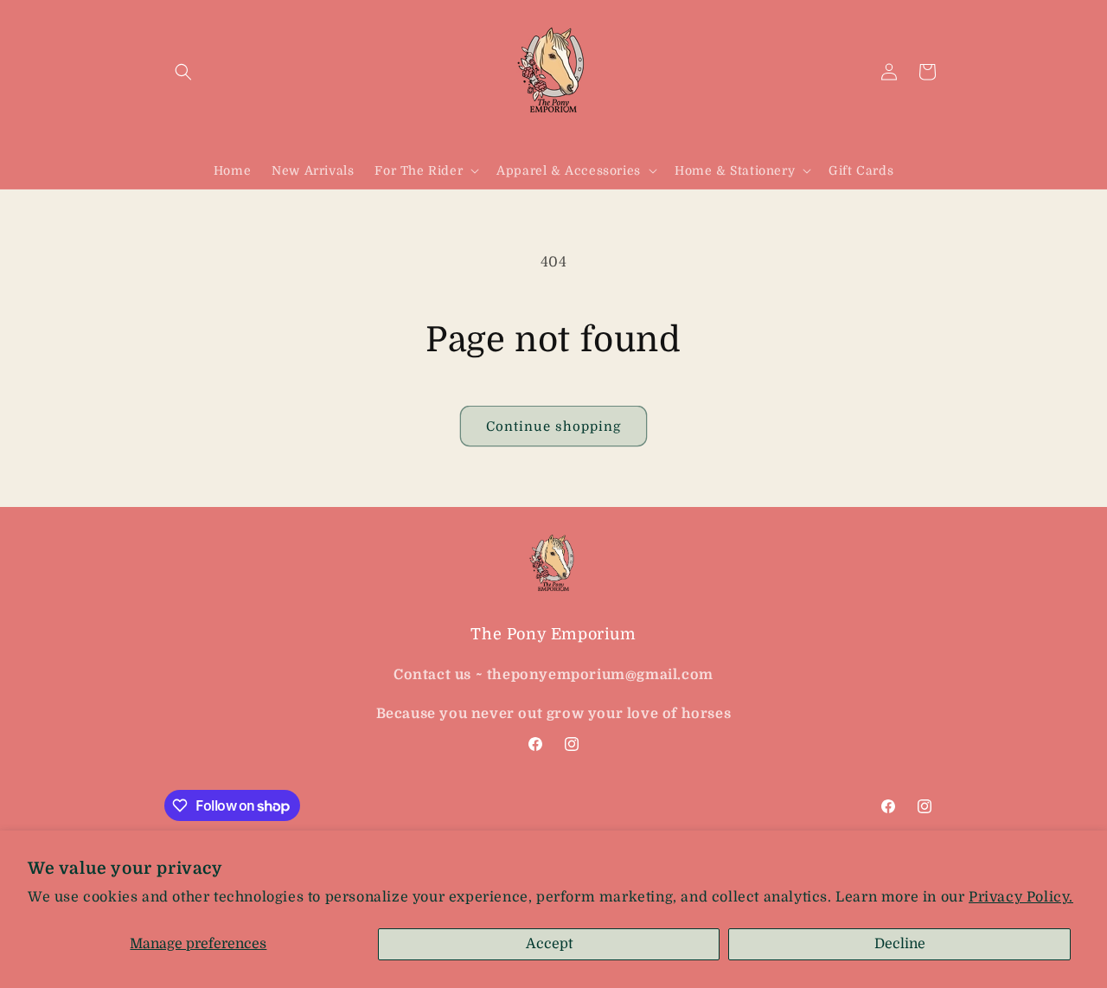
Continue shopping (553, 426)
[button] (183, 72)
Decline (899, 944)
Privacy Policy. (1021, 897)
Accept (549, 944)
